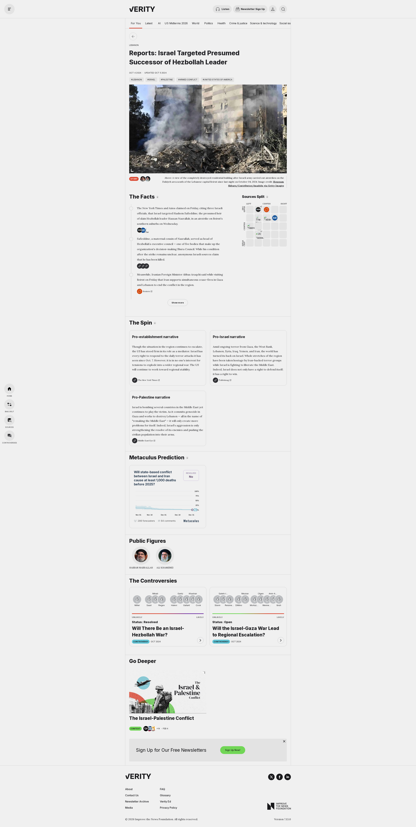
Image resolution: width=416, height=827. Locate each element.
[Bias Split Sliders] (9, 404)
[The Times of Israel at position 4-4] (275, 218)
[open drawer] (9, 9)
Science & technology (263, 23)
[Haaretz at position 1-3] (250, 226)
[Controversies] (9, 435)
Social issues (287, 23)
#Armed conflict (187, 79)
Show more (178, 302)
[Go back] (133, 36)
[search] (283, 9)
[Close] (284, 741)
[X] (271, 777)
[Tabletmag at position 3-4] (266, 218)
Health (221, 23)
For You (136, 23)
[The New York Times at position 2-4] (258, 218)
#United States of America (217, 79)
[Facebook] (279, 777)
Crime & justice (238, 23)
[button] (258, 209)
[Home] (9, 389)
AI (159, 23)
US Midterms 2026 (176, 23)
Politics (208, 23)
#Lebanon (136, 79)
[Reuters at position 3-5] (266, 209)
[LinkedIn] (287, 777)
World (195, 23)
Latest (148, 23)
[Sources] (9, 420)
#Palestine (167, 79)
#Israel (151, 79)
